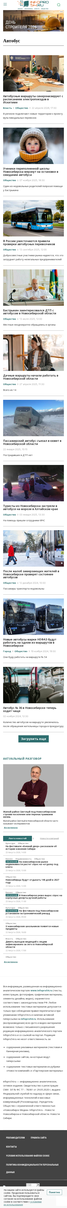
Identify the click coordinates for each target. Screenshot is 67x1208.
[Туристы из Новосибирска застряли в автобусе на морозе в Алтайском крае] (33, 483)
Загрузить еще (33, 739)
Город (7, 651)
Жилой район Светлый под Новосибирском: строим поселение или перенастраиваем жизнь (29, 814)
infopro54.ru (28, 1018)
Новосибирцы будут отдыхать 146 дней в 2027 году (32, 881)
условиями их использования (23, 1203)
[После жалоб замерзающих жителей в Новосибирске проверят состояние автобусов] (33, 548)
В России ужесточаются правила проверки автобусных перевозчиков (29, 242)
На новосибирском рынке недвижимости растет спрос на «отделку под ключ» (32, 864)
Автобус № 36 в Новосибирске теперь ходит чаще (29, 709)
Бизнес (9, 859)
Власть (7, 107)
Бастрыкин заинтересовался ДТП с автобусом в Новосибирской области (29, 311)
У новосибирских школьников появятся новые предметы (32, 927)
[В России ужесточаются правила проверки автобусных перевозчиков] (33, 218)
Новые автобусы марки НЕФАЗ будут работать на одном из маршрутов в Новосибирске (29, 642)
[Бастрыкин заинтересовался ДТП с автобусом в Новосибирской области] (33, 287)
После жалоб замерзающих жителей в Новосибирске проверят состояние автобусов (31, 574)
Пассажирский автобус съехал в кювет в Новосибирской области (32, 442)
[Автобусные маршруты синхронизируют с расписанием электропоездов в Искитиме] (33, 73)
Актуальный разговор (22, 758)
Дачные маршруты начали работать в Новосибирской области (30, 377)
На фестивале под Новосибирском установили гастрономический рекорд (32, 912)
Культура (10, 843)
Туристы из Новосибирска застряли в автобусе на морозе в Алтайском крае (30, 507)
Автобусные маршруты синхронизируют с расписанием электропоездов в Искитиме (33, 99)
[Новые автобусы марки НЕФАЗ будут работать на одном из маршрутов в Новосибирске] (33, 616)
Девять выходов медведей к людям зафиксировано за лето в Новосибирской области (29, 944)
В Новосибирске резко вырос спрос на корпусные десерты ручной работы (34, 896)
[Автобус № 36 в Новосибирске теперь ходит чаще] (33, 685)
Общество (21, 107)
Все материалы (11, 827)
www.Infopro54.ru (41, 990)
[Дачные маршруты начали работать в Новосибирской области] (33, 353)
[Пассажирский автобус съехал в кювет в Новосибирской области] (33, 418)
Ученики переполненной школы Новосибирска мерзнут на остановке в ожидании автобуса (30, 172)
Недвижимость (23, 859)
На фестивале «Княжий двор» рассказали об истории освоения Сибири (31, 847)
